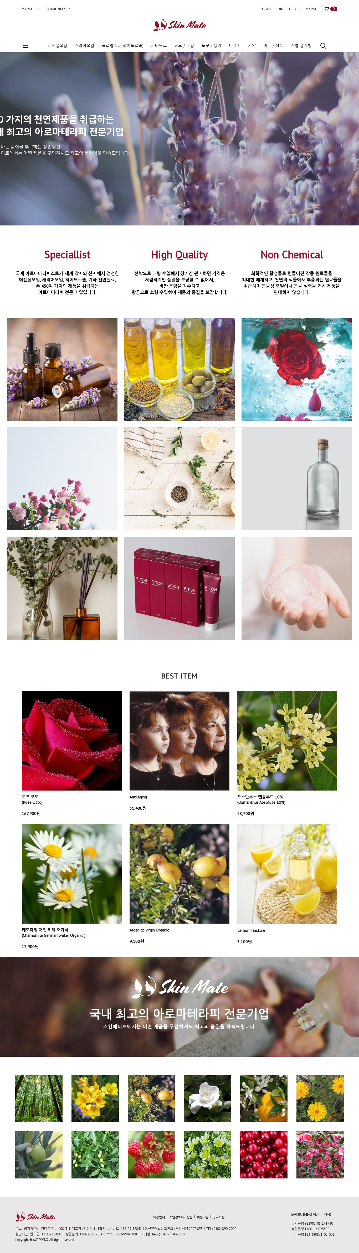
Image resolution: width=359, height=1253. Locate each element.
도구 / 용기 (212, 45)
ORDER (295, 9)
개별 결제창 (301, 45)
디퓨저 (235, 45)
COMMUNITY (55, 9)
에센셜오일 (57, 45)
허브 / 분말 (184, 45)
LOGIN (265, 9)
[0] (328, 9)
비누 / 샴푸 (273, 45)
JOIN (280, 9)
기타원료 (159, 45)
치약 (252, 45)
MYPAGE (29, 9)
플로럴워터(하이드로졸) (123, 45)
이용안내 (159, 1217)
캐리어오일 (84, 45)
